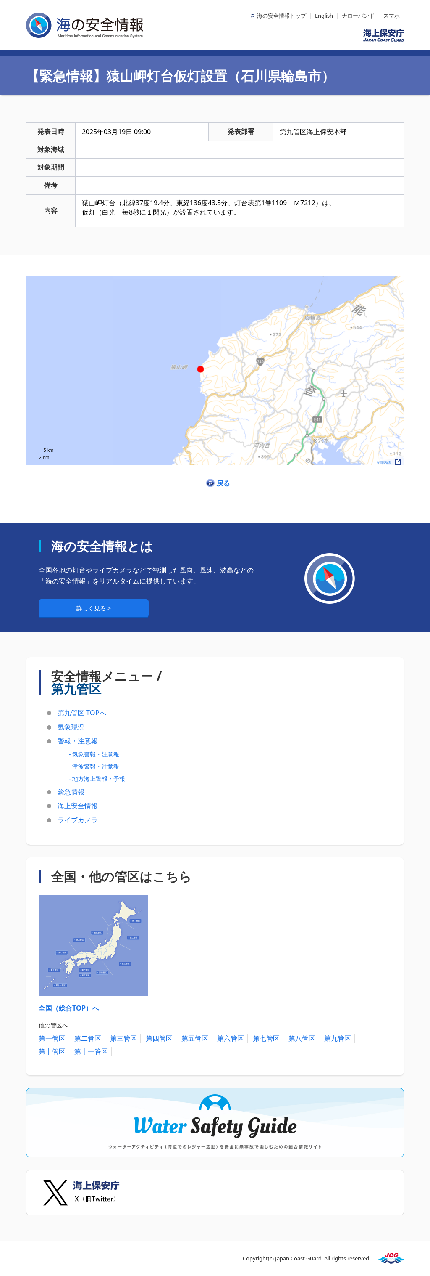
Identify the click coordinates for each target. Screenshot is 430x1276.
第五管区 (194, 1038)
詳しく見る (92, 608)
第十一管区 (91, 1051)
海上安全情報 (78, 805)
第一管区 (52, 1038)
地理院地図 (383, 462)
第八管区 (301, 1038)
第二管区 (87, 1038)
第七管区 (266, 1038)
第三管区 (123, 1038)
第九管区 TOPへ (82, 712)
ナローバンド (358, 15)
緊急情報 (71, 791)
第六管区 (230, 1038)
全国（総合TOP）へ (69, 1008)
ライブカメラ (78, 820)
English (324, 15)
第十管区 (52, 1051)
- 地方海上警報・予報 (97, 779)
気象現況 (71, 727)
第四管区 (159, 1038)
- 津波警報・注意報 (94, 766)
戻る (223, 483)
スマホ (391, 15)
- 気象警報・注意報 (94, 754)
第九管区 (337, 1038)
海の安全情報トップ (281, 15)
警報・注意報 (78, 740)
